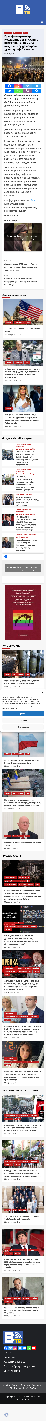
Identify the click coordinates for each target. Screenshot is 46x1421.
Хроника (8, 929)
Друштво (19, 449)
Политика (18, 363)
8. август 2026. (10, 1038)
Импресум (9, 1357)
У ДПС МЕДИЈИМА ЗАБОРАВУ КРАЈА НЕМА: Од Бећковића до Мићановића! (27, 501)
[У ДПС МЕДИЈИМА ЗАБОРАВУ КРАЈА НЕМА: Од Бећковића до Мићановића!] (8, 499)
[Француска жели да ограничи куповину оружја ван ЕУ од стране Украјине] (23, 664)
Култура (25, 535)
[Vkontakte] (9, 91)
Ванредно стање (10, 878)
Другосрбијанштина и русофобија (23, 445)
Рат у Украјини (18, 674)
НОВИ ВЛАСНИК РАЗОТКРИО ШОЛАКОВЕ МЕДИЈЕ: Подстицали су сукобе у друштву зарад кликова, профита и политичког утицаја (26, 523)
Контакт (7, 1352)
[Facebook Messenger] (36, 91)
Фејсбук (6, 1385)
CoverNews (17, 1400)
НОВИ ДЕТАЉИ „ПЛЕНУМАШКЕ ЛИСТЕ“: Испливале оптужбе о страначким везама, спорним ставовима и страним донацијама (26, 483)
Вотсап (17, 1388)
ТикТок (33, 1388)
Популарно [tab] (25, 438)
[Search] (42, 22)
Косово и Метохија (25, 971)
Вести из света (11, 1370)
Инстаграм (25, 1385)
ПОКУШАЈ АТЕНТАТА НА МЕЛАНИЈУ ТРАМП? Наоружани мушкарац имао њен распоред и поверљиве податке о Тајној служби (22, 419)
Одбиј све (23, 720)
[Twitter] (27, 86)
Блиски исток (19, 322)
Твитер (15, 1385)
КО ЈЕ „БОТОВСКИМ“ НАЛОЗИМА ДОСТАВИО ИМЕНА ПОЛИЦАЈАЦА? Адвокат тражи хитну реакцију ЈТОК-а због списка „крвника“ (21, 940)
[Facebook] (9, 86)
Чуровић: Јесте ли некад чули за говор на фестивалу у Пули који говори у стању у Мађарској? (26, 545)
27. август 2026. (12, 335)
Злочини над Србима (32, 968)
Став (22, 494)
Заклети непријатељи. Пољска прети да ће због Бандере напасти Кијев (21, 761)
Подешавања (23, 727)
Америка (8, 33)
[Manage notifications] (6, 1415)
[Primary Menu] (4, 22)
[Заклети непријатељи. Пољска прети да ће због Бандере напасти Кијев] (23, 743)
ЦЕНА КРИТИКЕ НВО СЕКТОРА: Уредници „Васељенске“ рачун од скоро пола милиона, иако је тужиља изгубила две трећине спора (22, 1075)
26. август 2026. (11, 766)
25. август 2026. (11, 809)
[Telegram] (36, 86)
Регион (18, 494)
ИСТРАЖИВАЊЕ (10, 884)
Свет (25, 33)
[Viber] (27, 91)
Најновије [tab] (10, 438)
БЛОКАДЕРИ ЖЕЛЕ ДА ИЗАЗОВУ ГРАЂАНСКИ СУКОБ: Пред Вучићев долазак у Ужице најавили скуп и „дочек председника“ (27, 458)
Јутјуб (25, 1388)
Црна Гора (28, 494)
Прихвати (23, 713)
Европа (7, 674)
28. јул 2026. (10, 1083)
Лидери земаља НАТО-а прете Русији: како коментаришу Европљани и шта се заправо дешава (21, 266)
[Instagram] (18, 86)
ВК (11, 1388)
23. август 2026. (11, 902)
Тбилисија (34, 200)
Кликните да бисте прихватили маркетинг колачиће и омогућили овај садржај (23, 237)
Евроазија (17, 33)
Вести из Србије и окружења (19, 1366)
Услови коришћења (14, 1361)
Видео (20, 923)
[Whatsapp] (18, 91)
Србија (27, 363)
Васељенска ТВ (24, 878)
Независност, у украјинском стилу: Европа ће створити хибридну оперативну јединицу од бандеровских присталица (22, 803)
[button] (42, 692)
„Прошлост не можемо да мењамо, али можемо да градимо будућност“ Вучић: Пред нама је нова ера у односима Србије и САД (22, 373)
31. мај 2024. (10, 54)
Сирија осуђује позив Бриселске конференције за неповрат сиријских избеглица (20, 280)
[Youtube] (34, 1348)
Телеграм (36, 1385)
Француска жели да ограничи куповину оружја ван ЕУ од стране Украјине (21, 682)
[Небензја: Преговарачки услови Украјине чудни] (23, 825)
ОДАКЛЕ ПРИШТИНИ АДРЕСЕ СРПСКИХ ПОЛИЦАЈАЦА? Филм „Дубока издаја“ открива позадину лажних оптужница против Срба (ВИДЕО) (21, 985)
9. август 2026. (10, 993)
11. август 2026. (11, 947)
